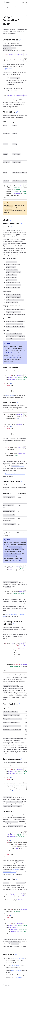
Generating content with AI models (15, 474)
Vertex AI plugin (11, 353)
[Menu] (27, 2)
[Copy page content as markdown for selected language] (25, 16)
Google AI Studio (8, 69)
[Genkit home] (6, 2)
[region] (15, 55)
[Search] (23, 2)
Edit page (7, 985)
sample (10, 395)
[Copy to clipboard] (25, 54)
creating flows (14, 965)
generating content (19, 958)
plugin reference (16, 970)
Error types (16, 870)
